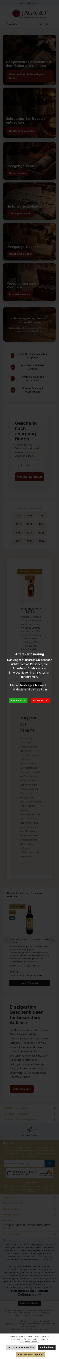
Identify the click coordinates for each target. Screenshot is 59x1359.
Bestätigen (16, 700)
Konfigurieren (46, 1347)
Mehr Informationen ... (29, 1342)
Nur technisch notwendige (21, 1347)
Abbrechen (38, 700)
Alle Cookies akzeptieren (30, 1354)
